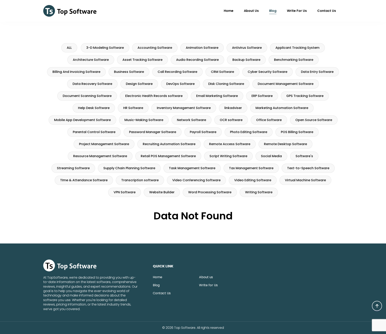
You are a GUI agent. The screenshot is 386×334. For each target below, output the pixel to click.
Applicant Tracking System (297, 47)
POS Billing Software (297, 132)
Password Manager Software (152, 132)
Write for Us (297, 10)
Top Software (184, 328)
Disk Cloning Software (226, 83)
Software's (304, 156)
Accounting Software (155, 47)
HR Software (133, 108)
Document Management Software (285, 83)
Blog (272, 10)
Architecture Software (91, 59)
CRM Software (222, 71)
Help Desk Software (94, 108)
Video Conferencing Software (196, 180)
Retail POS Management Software (168, 156)
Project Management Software (104, 144)
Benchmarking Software (293, 59)
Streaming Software (73, 168)
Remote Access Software (229, 144)
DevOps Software (180, 83)
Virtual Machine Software (305, 180)
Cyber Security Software (267, 71)
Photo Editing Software (248, 132)
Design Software (139, 83)
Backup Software (246, 59)
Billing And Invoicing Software (76, 71)
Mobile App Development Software (82, 120)
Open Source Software (313, 120)
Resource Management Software (100, 156)
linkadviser (233, 108)
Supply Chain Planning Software (129, 168)
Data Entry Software (317, 71)
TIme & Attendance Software (84, 180)
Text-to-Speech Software (308, 168)
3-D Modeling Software (105, 47)
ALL (69, 47)
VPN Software (125, 192)
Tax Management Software (251, 168)
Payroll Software (203, 132)
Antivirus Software (247, 47)
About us (251, 10)
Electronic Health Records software (154, 96)
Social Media (271, 156)
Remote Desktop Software (285, 144)
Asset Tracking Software (142, 59)
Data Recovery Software (92, 83)
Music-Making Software (143, 120)
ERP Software (262, 96)
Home (228, 10)
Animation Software (202, 47)
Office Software (269, 120)
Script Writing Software (228, 156)
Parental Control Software (94, 132)
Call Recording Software (177, 71)
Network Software (191, 120)
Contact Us (326, 10)
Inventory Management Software (184, 108)
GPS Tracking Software (304, 96)
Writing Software (258, 192)
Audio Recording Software (197, 59)
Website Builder (162, 192)
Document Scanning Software (87, 96)
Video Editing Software (252, 180)
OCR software (231, 120)
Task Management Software (192, 168)
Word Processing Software (209, 192)
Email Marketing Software (217, 96)
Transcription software (140, 180)
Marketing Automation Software (282, 108)
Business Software (129, 71)
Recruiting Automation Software (169, 144)
